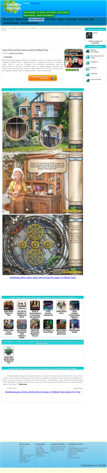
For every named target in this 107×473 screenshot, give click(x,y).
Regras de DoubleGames (76, 451)
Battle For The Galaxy (26, 455)
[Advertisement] (42, 40)
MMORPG (39, 454)
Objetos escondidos (45, 15)
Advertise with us (73, 457)
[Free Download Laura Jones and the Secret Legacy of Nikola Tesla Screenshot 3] (42, 245)
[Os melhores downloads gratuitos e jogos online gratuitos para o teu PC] (11, 7)
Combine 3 (61, 19)
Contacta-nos (72, 454)
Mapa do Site (72, 453)
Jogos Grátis (63, 12)
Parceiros (71, 446)
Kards (21, 451)
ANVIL (21, 450)
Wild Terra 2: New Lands (25, 460)
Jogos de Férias (50, 19)
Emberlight (22, 458)
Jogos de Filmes (71, 19)
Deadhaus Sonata (25, 456)
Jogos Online (29, 15)
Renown (22, 446)
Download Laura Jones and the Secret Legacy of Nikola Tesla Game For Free (42, 392)
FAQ (69, 456)
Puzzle (91, 19)
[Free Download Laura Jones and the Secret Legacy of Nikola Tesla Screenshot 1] (42, 122)
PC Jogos (41, 12)
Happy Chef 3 (36, 3)
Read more (23, 384)
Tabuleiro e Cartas (22, 19)
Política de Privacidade (75, 449)
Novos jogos (24, 444)
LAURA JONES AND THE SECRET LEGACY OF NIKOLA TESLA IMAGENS (42, 90)
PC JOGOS (13, 28)
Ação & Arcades (8, 19)
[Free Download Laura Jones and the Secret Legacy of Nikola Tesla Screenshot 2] (42, 183)
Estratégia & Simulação (11, 23)
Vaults (21, 453)
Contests (54, 451)
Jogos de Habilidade (42, 453)
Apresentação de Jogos (58, 446)
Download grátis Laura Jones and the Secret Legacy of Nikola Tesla (43, 277)
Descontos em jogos (57, 449)
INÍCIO (4, 28)
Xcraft (21, 448)
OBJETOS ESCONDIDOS (28, 28)
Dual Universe (23, 462)
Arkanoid (93, 73)
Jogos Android (95, 79)
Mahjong (93, 68)
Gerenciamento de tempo (29, 23)
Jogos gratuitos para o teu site (78, 448)
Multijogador (29, 12)
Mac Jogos (51, 12)
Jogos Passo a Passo (58, 448)
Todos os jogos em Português (95, 42)
